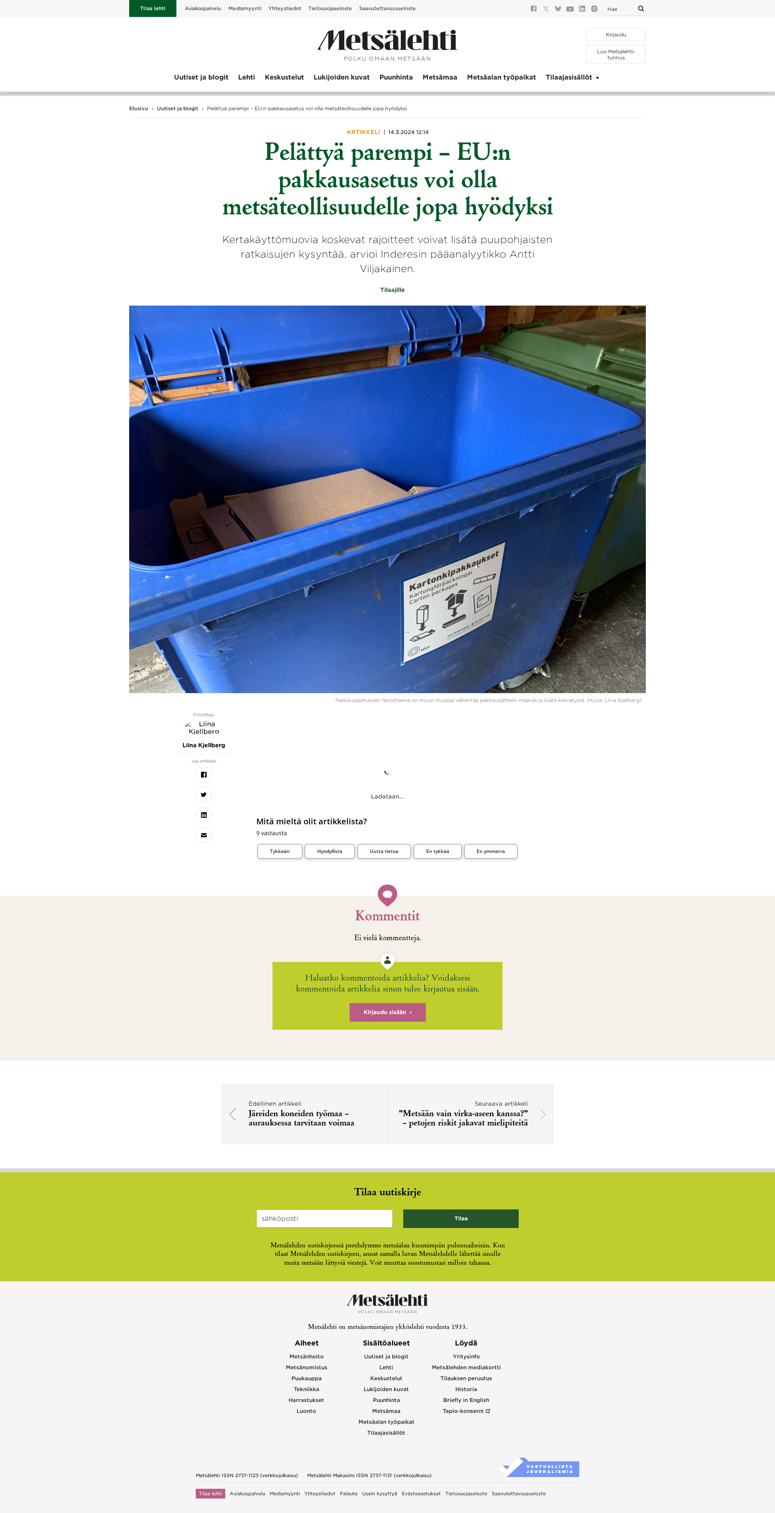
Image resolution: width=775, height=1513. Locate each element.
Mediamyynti (244, 8)
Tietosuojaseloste (330, 8)
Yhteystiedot (284, 8)
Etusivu (138, 108)
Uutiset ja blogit (201, 77)
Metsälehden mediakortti (466, 1367)
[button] (280, 851)
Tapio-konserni (463, 1411)
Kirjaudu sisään (385, 1012)
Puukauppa (306, 1378)
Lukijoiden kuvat (342, 77)
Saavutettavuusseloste (387, 8)
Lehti (246, 77)
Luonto (306, 1411)
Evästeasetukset (421, 1493)
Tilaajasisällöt (569, 77)
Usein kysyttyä (379, 1493)
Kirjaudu (616, 34)
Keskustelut (284, 77)
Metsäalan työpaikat (501, 77)
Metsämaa (440, 77)
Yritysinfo (466, 1357)
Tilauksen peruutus (466, 1378)
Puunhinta (396, 77)
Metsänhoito (306, 1357)
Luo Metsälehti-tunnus (616, 54)
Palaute (349, 1493)
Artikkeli (364, 132)
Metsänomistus (306, 1367)
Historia (466, 1389)
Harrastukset (306, 1400)
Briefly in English (466, 1400)
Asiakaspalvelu (203, 8)
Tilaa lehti (152, 8)
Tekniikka (306, 1389)
